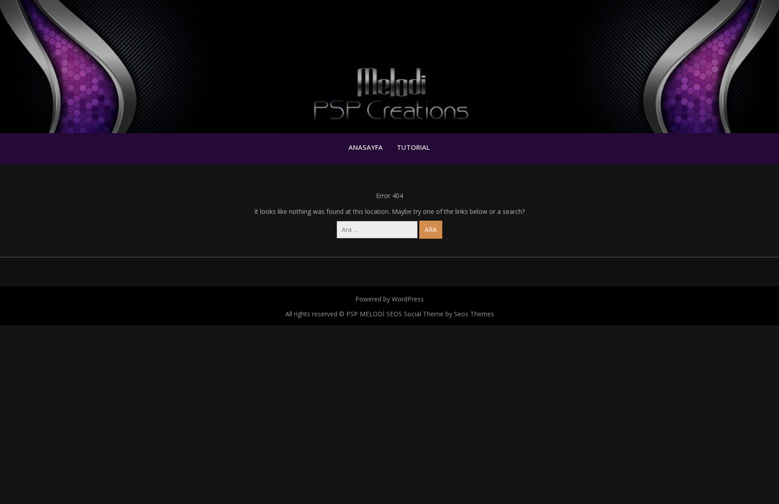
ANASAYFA (365, 147)
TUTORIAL (413, 147)
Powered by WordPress (389, 299)
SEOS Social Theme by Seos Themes (440, 314)
